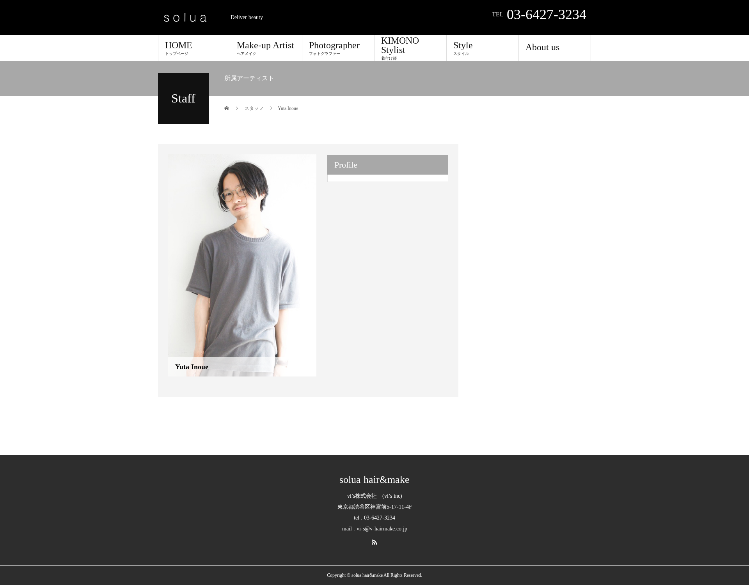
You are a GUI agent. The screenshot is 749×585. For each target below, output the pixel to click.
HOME (178, 48)
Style (463, 48)
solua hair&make (374, 480)
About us (542, 47)
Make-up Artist (265, 48)
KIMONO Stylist (400, 47)
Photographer (334, 48)
